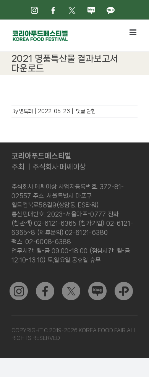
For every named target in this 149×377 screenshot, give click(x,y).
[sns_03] (19, 285)
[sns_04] (97, 285)
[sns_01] (45, 285)
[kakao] (124, 285)
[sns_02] (71, 285)
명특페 (26, 111)
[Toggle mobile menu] (134, 32)
